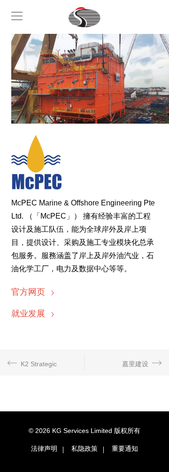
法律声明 (44, 448)
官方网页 (29, 292)
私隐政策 (84, 448)
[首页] (84, 18)
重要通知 (125, 448)
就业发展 (29, 313)
